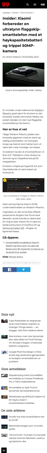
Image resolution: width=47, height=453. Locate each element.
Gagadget (5, 4)
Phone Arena (16, 257)
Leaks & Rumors (33, 263)
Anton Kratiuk (13, 57)
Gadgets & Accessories (14, 263)
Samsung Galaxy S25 (13, 228)
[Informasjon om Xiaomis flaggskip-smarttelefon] (23, 185)
